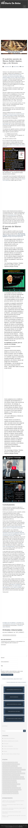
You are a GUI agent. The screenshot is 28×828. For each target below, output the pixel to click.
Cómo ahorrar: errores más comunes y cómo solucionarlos (11, 812)
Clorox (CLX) (23, 769)
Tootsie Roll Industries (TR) (13, 791)
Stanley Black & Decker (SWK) (15, 789)
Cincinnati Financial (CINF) (14, 769)
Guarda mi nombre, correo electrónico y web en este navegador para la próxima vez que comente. (12, 672)
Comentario (3, 644)
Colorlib (11, 826)
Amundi (18, 764)
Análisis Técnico (14, 766)
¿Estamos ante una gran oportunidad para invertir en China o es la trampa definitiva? (13, 801)
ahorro (16, 762)
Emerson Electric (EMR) (7, 773)
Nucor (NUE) (14, 782)
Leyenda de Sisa (12, 215)
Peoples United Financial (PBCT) (8, 784)
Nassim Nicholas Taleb (7, 782)
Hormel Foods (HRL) (16, 775)
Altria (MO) (13, 764)
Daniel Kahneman (12, 771)
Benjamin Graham (18, 767)
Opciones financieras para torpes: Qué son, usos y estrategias (12, 805)
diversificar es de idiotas (15, 584)
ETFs (18, 773)
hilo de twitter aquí (6, 124)
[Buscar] (24, 731)
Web (2, 665)
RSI (19, 787)
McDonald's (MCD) (6, 780)
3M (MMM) (5, 762)
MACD (23, 778)
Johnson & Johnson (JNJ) (14, 777)
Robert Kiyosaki (15, 787)
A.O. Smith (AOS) (11, 762)
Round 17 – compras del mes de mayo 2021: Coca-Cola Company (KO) (14, 816)
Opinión (22, 66)
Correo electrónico (5, 661)
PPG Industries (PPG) (6, 786)
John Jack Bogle (6, 777)
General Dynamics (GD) (7, 775)
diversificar (19, 771)
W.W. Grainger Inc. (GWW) (7, 793)
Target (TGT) (5, 791)
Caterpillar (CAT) (6, 769)
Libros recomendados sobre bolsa (11, 748)
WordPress (21, 826)
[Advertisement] (14, 23)
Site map (20, 825)
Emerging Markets (10, 546)
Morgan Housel (13, 780)
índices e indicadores (8, 746)
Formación (6, 743)
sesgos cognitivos (6, 635)
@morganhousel (18, 236)
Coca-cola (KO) (5, 771)
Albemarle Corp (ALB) (7, 764)
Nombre (3, 657)
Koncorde (22, 777)
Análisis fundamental (6, 766)
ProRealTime (14, 786)
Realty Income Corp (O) (7, 787)
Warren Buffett (13, 635)
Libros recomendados (17, 778)
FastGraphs (23, 773)
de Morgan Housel (14, 235)
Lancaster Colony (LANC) (7, 778)
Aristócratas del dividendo (9, 738)
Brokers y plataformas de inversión (11, 741)
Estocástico (14, 773)
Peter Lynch (18, 784)
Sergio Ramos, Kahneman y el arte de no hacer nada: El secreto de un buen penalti (14, 808)
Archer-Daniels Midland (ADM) (8, 767)
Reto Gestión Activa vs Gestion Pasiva (12, 754)
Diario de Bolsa (16, 66)
